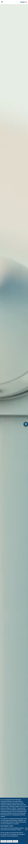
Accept (15, 841)
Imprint (11, 826)
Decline (10, 841)
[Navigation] (2, 2)
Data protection (5, 826)
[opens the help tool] (26, 424)
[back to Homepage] (23, 2)
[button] (2, 420)
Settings (3, 841)
